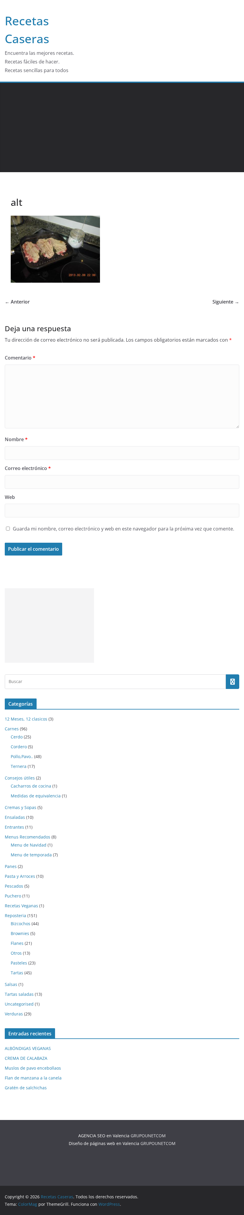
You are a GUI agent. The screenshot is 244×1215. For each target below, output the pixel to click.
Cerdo (17, 737)
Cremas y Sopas (20, 807)
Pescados (14, 886)
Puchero (13, 896)
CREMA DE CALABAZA (26, 1058)
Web (10, 497)
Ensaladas (15, 817)
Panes (11, 866)
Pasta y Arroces (20, 876)
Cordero (19, 746)
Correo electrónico (28, 468)
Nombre (16, 439)
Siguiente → (225, 301)
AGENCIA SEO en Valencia (103, 1135)
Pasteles (19, 963)
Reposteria (15, 915)
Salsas (11, 984)
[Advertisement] (122, 127)
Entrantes (14, 827)
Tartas (17, 973)
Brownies (20, 933)
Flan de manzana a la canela (33, 1078)
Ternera (18, 766)
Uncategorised (19, 1004)
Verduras (14, 1014)
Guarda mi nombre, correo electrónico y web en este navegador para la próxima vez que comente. (123, 528)
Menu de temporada (31, 855)
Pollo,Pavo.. (22, 756)
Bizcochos (20, 923)
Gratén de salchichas (26, 1087)
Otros (16, 953)
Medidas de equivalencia (36, 796)
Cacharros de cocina (31, 786)
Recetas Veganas (21, 905)
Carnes (12, 729)
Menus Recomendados (27, 837)
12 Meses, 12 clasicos (26, 719)
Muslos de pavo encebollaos (33, 1068)
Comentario (20, 357)
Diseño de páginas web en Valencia (104, 1143)
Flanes (17, 943)
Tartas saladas (19, 994)
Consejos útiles (20, 778)
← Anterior (17, 301)
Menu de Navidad (28, 845)
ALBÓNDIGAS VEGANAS (28, 1048)
